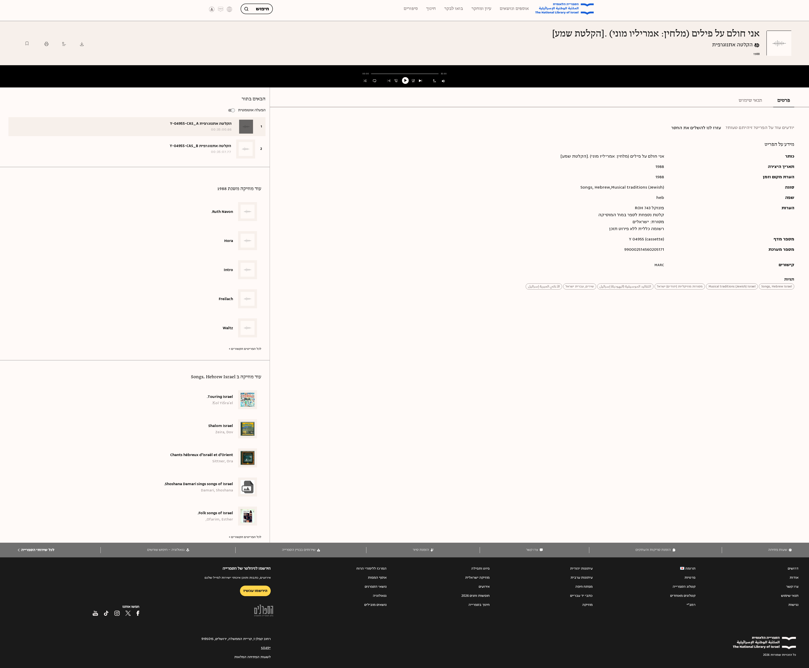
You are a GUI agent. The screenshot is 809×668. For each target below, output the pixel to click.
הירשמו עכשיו (255, 590)
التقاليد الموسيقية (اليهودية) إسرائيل (625, 286)
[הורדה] (82, 44)
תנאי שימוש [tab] (750, 100)
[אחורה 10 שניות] (396, 80)
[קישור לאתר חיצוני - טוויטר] (128, 613)
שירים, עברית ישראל (579, 286)
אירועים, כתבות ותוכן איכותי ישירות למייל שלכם (238, 577)
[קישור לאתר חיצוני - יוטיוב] (95, 613)
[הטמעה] (64, 44)
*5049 (266, 648)
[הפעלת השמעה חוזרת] (374, 80)
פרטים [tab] (783, 100)
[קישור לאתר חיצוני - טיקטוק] (106, 613)
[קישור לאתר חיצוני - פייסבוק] (138, 613)
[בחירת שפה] (229, 8)
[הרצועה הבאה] (420, 80)
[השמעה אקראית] (365, 80)
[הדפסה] (46, 44)
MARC (659, 265)
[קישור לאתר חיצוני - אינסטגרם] (117, 613)
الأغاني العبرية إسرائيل (544, 286)
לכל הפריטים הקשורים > (245, 349)
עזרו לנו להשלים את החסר (696, 128)
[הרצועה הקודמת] (388, 80)
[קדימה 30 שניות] (413, 80)
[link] (780, 550)
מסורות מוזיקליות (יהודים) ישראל (680, 286)
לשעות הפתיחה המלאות (252, 657)
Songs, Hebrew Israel (776, 286)
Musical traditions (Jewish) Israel (732, 286)
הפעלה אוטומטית (251, 110)
